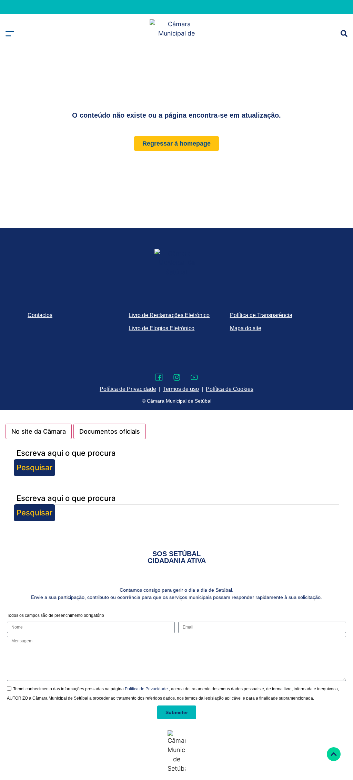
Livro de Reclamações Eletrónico (169, 315)
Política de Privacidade (147, 689)
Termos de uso (181, 389)
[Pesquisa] (344, 33)
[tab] (39, 431)
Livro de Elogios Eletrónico (161, 328)
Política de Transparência (261, 315)
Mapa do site (245, 328)
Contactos (40, 315)
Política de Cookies (229, 389)
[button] (10, 33)
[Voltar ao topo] (334, 754)
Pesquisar (34, 467)
